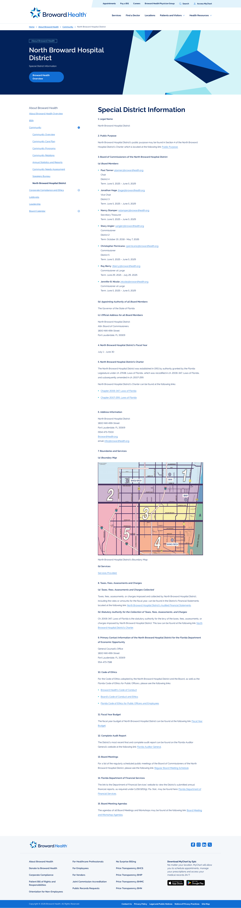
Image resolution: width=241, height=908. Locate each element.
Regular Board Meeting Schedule (171, 768)
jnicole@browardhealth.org (134, 281)
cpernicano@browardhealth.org (142, 246)
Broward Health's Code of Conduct (119, 690)
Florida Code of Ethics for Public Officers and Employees (130, 703)
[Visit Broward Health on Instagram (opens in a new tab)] (198, 844)
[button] (184, 3)
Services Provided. (107, 573)
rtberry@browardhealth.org (126, 266)
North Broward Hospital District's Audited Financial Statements (159, 605)
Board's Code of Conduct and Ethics (119, 696)
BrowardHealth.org (108, 436)
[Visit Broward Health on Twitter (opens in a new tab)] (210, 844)
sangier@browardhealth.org (129, 226)
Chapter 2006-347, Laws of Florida (118, 391)
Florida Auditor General (149, 746)
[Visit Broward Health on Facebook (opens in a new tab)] (193, 844)
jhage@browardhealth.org (131, 190)
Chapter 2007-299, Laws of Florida (119, 397)
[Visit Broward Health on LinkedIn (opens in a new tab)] (204, 844)
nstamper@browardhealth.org (133, 210)
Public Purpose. (170, 147)
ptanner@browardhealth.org (128, 170)
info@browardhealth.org (116, 441)
